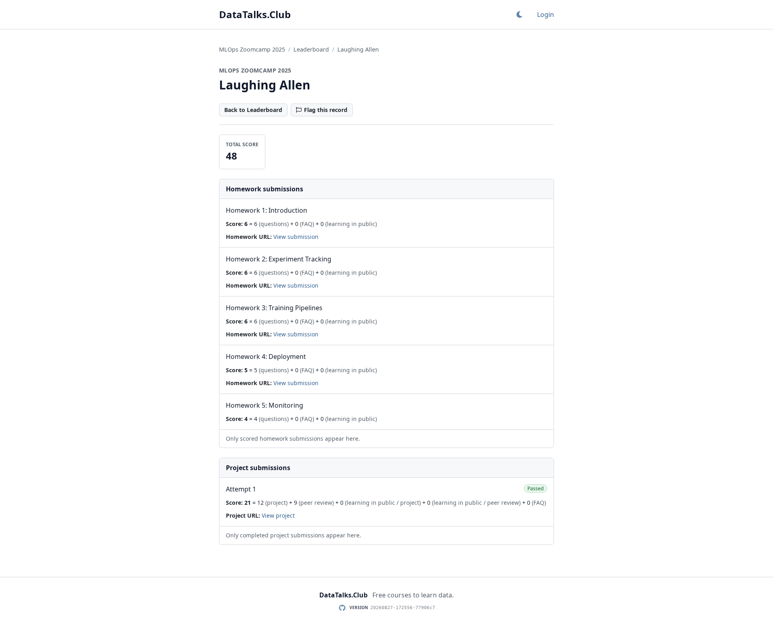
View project (278, 515)
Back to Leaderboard (253, 110)
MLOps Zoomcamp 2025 (252, 49)
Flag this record (325, 110)
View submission (295, 236)
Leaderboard (311, 49)
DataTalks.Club (255, 14)
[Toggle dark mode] (519, 14)
